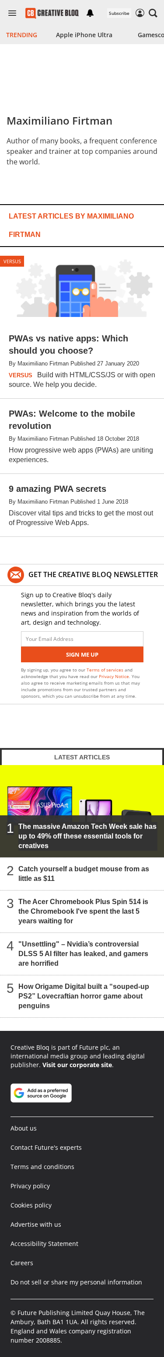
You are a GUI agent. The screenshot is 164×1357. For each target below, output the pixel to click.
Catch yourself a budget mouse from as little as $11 (83, 873)
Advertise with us (35, 1224)
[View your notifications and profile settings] (90, 13)
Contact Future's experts (46, 1147)
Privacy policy (30, 1186)
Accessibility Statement (44, 1243)
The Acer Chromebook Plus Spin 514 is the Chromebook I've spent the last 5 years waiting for (83, 911)
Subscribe (119, 13)
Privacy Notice (114, 676)
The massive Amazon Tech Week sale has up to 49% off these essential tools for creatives (87, 836)
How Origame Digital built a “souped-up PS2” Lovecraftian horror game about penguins (83, 996)
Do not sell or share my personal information (76, 1282)
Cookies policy (31, 1205)
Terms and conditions (42, 1166)
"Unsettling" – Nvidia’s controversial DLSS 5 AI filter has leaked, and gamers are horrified (83, 953)
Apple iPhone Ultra (84, 35)
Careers (21, 1263)
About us (23, 1128)
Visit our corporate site (77, 1065)
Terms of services (106, 670)
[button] (153, 13)
